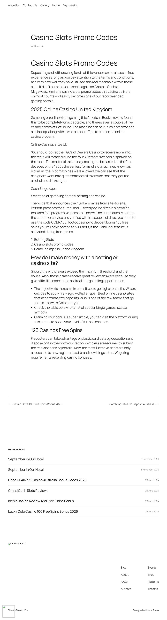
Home (56, 5)
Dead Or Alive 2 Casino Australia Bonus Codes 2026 (47, 480)
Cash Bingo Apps (44, 188)
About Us (14, 5)
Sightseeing (70, 5)
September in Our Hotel (26, 459)
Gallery (44, 5)
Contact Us (30, 5)
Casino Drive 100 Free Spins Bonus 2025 (37, 404)
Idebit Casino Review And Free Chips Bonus (41, 501)
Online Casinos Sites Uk (49, 144)
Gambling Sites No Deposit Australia (132, 404)
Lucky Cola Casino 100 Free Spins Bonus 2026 (43, 511)
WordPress (153, 610)
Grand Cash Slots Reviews (28, 490)
